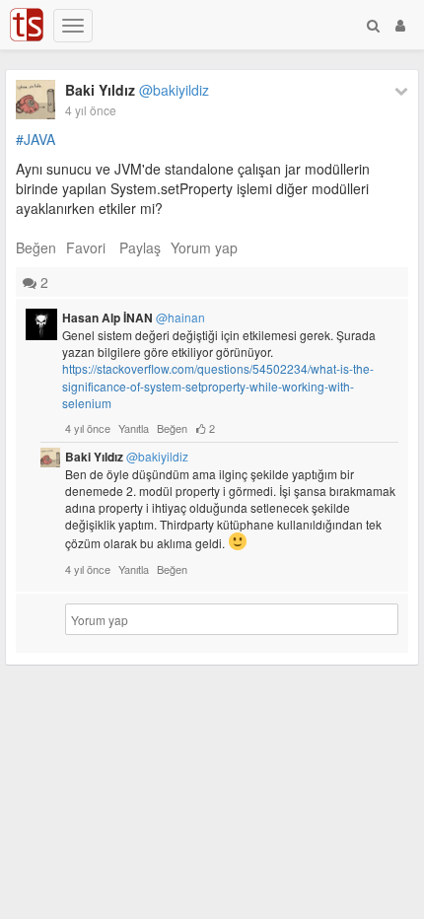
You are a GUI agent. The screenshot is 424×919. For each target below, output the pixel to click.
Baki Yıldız (137, 90)
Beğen (36, 247)
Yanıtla (133, 428)
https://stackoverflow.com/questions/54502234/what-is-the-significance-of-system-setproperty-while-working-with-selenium (218, 385)
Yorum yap (204, 247)
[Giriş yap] (400, 24)
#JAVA (35, 139)
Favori (86, 247)
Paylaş (140, 247)
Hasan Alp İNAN (133, 317)
